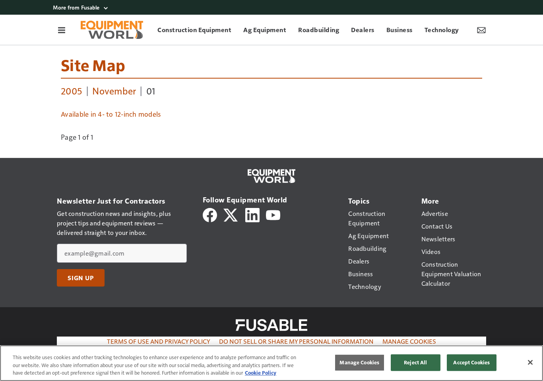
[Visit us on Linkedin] (252, 214)
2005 (71, 90)
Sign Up (81, 278)
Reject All (415, 362)
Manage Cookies (409, 341)
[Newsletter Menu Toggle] (481, 30)
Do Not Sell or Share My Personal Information (296, 341)
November (114, 90)
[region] (271, 363)
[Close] (530, 362)
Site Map (93, 65)
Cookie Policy (260, 372)
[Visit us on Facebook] (210, 214)
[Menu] (61, 30)
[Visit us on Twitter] (231, 214)
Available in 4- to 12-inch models (111, 114)
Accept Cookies (471, 362)
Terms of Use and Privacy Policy (158, 341)
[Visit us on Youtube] (273, 214)
